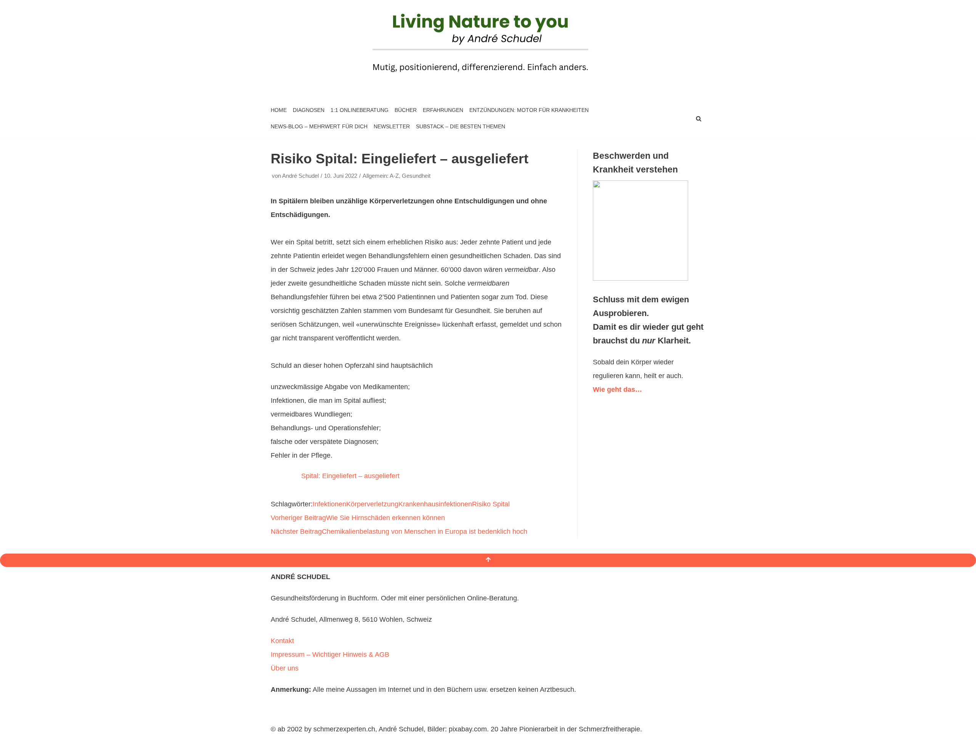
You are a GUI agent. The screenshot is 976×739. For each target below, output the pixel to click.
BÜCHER (406, 110)
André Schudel (300, 175)
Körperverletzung (372, 504)
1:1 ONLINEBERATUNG (359, 110)
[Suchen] (699, 118)
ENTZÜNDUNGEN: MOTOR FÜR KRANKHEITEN (529, 110)
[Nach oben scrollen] (488, 560)
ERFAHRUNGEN (443, 110)
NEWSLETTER (392, 126)
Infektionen (329, 504)
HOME (279, 110)
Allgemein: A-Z (381, 175)
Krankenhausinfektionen (435, 504)
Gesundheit (416, 175)
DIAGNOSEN (308, 110)
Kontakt (282, 641)
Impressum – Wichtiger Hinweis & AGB (330, 654)
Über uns (285, 668)
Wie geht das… (617, 389)
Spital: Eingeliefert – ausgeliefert (350, 476)
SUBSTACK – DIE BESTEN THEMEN (460, 126)
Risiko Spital (491, 504)
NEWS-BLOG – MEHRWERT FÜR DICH (319, 126)
